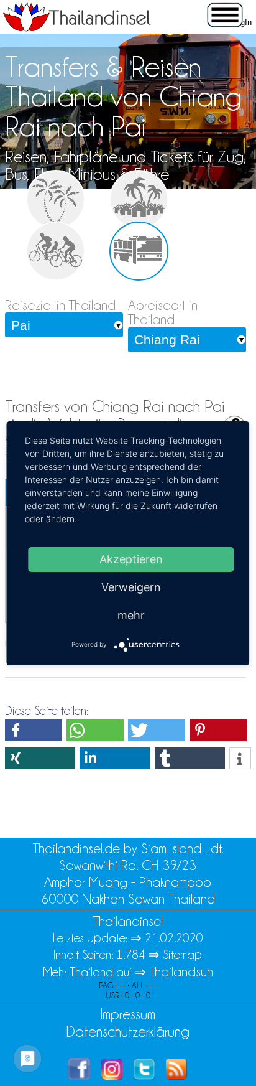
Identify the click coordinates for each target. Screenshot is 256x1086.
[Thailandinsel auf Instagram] (111, 1075)
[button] (33, 730)
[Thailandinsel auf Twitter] (144, 1075)
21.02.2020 (174, 938)
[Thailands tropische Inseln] (77, 27)
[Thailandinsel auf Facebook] (79, 1075)
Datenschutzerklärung (128, 1031)
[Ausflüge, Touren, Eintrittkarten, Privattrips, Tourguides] (55, 251)
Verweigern (131, 586)
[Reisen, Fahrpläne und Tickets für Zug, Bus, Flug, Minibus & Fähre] (138, 251)
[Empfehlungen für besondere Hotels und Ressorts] (138, 199)
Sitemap (182, 954)
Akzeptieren (131, 558)
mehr (131, 614)
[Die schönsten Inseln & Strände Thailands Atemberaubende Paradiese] (55, 199)
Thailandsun (181, 972)
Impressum (127, 1014)
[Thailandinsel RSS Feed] (176, 1075)
